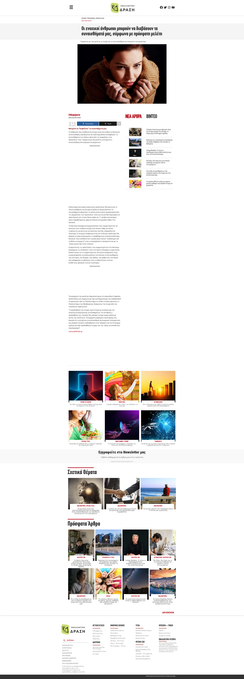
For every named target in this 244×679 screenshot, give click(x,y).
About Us (65, 650)
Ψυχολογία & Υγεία (108, 557)
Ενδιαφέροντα (86, 20)
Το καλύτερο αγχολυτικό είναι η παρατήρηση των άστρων (136, 600)
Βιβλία (108, 596)
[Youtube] (173, 7)
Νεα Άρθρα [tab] (133, 116)
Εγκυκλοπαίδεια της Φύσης (143, 650)
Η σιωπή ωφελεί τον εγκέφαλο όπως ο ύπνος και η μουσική (158, 509)
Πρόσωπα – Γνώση (166, 625)
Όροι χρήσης (66, 656)
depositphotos (67, 645)
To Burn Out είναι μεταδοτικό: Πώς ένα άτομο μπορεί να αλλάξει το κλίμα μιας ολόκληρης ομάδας (158, 131)
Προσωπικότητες (164, 633)
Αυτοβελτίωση (158, 557)
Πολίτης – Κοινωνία (117, 641)
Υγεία (138, 625)
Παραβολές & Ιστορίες (117, 638)
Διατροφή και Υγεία (99, 651)
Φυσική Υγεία (90, 506)
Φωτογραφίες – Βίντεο (118, 646)
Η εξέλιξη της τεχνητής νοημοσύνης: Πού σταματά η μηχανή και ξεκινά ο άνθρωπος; (158, 444)
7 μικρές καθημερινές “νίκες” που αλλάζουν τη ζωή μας (122, 405)
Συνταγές (96, 654)
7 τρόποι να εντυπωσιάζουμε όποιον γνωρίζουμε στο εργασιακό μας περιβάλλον (121, 510)
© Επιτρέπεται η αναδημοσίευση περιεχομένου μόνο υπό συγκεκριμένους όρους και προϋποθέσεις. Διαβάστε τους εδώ (73, 669)
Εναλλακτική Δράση (75, 118)
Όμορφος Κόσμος (117, 625)
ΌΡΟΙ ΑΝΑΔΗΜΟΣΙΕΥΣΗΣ (70, 663)
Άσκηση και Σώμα (142, 647)
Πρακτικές (96, 639)
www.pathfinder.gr (75, 331)
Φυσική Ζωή (140, 642)
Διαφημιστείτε (67, 653)
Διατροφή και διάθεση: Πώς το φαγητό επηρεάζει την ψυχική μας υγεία (85, 444)
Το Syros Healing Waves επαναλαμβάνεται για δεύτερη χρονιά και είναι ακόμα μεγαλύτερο (162, 601)
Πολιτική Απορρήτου (69, 658)
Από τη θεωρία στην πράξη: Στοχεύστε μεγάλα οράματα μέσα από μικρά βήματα (158, 405)
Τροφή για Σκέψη (164, 636)
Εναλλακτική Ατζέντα (167, 639)
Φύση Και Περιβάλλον (143, 659)
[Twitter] (165, 7)
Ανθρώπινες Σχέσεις (117, 630)
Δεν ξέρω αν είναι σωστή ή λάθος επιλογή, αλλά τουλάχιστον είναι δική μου (86, 405)
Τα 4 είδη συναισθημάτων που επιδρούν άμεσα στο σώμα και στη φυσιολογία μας (158, 173)
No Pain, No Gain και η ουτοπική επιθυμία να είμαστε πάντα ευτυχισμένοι (157, 163)
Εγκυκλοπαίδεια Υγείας (143, 630)
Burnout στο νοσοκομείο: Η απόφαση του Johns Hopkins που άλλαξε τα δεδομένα (159, 142)
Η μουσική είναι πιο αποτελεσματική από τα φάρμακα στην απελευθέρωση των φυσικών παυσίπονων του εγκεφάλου (86, 511)
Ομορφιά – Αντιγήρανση (144, 654)
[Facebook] (161, 7)
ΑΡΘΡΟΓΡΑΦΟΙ (66, 648)
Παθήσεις (139, 633)
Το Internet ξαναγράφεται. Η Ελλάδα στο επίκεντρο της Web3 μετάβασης (122, 444)
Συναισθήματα (91, 18)
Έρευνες (83, 18)
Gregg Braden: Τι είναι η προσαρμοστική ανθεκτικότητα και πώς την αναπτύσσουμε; (158, 152)
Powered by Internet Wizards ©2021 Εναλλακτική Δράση (160, 676)
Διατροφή (96, 642)
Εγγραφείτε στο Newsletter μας (122, 452)
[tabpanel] (149, 157)
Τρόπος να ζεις (100, 18)
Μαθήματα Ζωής (115, 636)
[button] (71, 7)
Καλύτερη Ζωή (81, 557)
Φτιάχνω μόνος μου (143, 656)
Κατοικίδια (114, 633)
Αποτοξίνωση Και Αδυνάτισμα (99, 648)
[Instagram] (169, 7)
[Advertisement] (95, 176)
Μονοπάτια (96, 636)
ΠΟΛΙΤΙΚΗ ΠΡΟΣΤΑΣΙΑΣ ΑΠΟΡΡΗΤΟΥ (122, 461)
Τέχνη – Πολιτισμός (116, 643)
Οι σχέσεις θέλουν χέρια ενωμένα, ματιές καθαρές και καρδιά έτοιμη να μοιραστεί (159, 183)
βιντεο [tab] (151, 116)
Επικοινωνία (66, 661)
